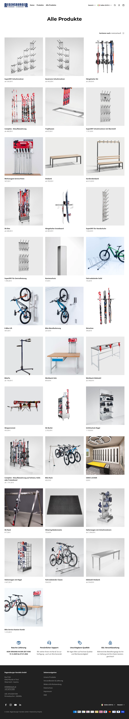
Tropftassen (49, 129)
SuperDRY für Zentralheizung (16, 278)
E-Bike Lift (8, 328)
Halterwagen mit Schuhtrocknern (98, 530)
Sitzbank (48, 179)
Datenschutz (48, 688)
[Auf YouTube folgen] (15, 705)
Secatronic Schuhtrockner (55, 79)
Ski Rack (8, 530)
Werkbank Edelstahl (93, 378)
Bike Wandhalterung (53, 328)
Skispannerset (10, 428)
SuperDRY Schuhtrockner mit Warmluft (101, 129)
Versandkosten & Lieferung (53, 681)
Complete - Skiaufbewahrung (15, 129)
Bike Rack (49, 478)
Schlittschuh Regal (93, 428)
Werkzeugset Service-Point (14, 179)
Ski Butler (49, 428)
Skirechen (89, 328)
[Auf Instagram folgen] (10, 705)
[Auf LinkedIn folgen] (20, 705)
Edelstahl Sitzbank (93, 580)
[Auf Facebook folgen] (6, 705)
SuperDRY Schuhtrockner (14, 79)
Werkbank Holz (51, 378)
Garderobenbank (92, 179)
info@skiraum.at (10, 687)
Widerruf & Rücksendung (52, 684)
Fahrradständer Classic (54, 580)
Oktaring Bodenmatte (53, 530)
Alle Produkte (51, 5)
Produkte (40, 5)
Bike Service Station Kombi (15, 630)
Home (32, 5)
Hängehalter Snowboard (54, 228)
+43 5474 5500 (10, 689)
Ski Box (7, 228)
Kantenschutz (50, 278)
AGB (45, 695)
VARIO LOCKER (91, 478)
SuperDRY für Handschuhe (96, 228)
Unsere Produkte (50, 677)
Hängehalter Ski (92, 79)
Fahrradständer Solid (94, 278)
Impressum (48, 691)
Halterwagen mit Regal (13, 580)
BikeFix (7, 378)
